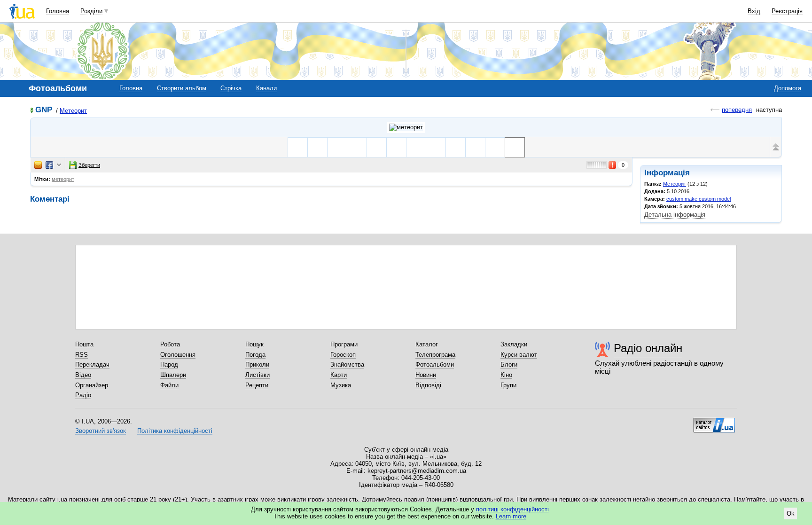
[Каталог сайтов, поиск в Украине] (714, 421)
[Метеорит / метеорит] (406, 127)
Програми (344, 344)
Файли (169, 385)
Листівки (257, 374)
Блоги (508, 364)
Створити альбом (181, 88)
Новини (425, 374)
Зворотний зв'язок (100, 430)
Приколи (257, 364)
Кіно (506, 374)
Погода (255, 354)
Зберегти (89, 165)
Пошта (84, 344)
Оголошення (177, 354)
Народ (169, 364)
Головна (57, 11)
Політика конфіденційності (174, 430)
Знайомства (347, 364)
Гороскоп (343, 354)
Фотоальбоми (434, 364)
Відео (83, 374)
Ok (791, 513)
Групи (508, 385)
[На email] (38, 165)
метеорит (63, 179)
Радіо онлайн (648, 348)
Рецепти (256, 385)
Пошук (254, 344)
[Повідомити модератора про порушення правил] (612, 165)
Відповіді (428, 385)
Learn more (511, 516)
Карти (338, 374)
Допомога (787, 88)
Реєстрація (787, 11)
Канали (266, 88)
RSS (81, 354)
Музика (340, 385)
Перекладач (92, 364)
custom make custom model (698, 199)
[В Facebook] (49, 165)
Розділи (91, 11)
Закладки (513, 344)
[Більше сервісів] (59, 165)
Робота (170, 344)
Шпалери (173, 374)
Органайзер (91, 385)
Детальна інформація (674, 214)
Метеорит (73, 110)
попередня (737, 109)
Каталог (426, 344)
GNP (43, 110)
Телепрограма (435, 354)
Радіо (83, 395)
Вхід (754, 11)
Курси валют (518, 354)
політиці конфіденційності (512, 509)
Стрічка (231, 88)
